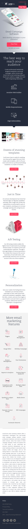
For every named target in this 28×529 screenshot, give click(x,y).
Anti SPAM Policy (7, 504)
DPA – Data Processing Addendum (12, 515)
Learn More (14, 169)
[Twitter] (4, 520)
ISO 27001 (5, 512)
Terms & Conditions (8, 509)
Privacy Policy (6, 507)
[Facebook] (11, 520)
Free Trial (22, 7)
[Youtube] (14, 520)
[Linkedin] (7, 520)
